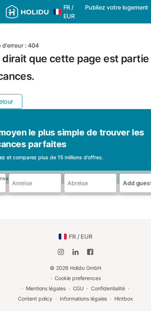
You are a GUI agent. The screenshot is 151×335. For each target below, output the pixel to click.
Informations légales (83, 298)
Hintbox (123, 298)
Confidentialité (108, 288)
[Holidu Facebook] (90, 251)
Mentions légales (46, 288)
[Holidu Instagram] (60, 251)
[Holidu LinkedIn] (75, 251)
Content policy (35, 298)
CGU (78, 288)
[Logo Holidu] (27, 11)
